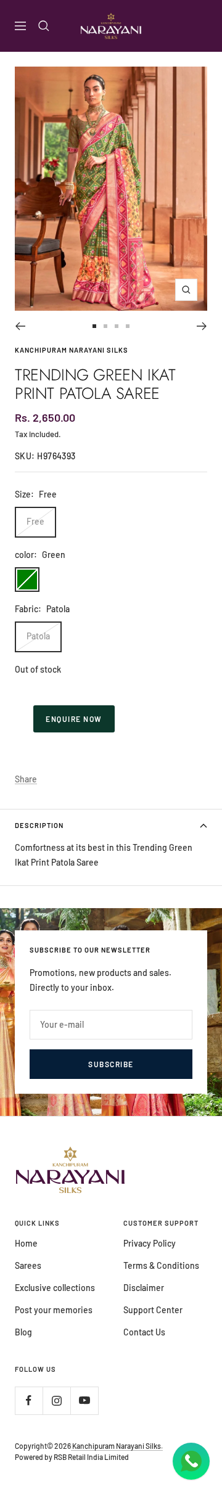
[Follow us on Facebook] (29, 1400)
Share (26, 779)
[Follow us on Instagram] (56, 1400)
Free (35, 521)
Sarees (28, 1265)
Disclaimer (143, 1287)
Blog (23, 1332)
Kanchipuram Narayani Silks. (117, 1445)
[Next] (202, 326)
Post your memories (53, 1310)
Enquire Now (74, 719)
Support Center (153, 1310)
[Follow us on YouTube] (84, 1400)
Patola (38, 636)
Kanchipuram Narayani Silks (71, 350)
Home (26, 1243)
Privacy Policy (149, 1243)
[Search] (43, 25)
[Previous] (20, 326)
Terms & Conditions (161, 1265)
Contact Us (144, 1332)
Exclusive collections (55, 1287)
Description (39, 825)
